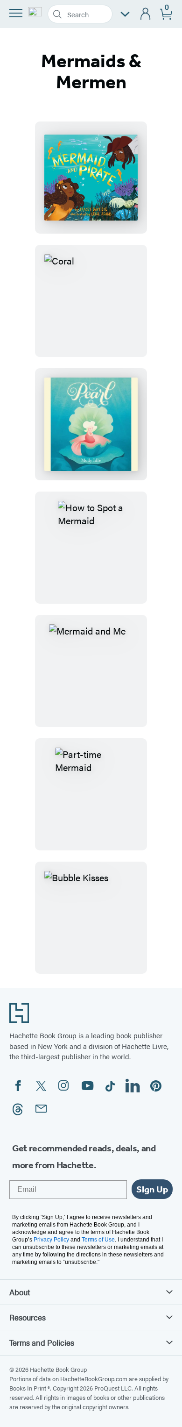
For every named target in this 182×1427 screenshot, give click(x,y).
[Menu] (15, 13)
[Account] (146, 14)
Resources (27, 1317)
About (19, 1292)
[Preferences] (125, 14)
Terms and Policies (41, 1342)
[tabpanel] (91, 547)
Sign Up (152, 1189)
